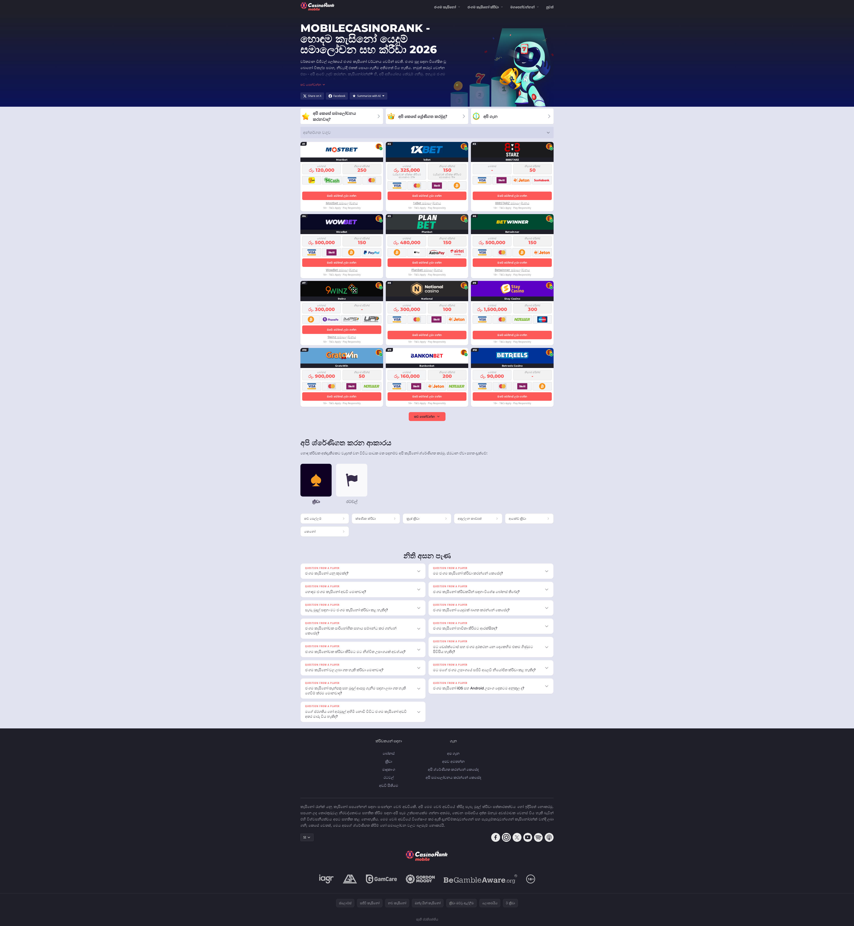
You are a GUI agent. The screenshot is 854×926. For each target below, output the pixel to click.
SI (304, 837)
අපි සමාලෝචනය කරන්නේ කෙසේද (453, 777)
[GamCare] (381, 879)
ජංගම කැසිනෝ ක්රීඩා (483, 7)
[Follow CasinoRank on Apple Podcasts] (549, 837)
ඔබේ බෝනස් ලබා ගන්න (342, 195)
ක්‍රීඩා (388, 761)
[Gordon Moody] (420, 879)
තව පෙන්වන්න (424, 416)
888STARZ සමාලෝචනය (512, 203)
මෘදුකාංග (388, 769)
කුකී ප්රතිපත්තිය (427, 919)
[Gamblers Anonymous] (350, 879)
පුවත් (550, 7)
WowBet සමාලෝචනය (341, 270)
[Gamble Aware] (480, 879)
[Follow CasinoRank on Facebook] (495, 837)
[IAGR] (326, 879)
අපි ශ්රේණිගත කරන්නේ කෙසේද (453, 769)
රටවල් (389, 777)
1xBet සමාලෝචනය (427, 203)
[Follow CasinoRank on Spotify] (538, 837)
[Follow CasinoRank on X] (517, 837)
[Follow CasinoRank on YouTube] (527, 837)
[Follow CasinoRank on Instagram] (506, 837)
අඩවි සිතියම (388, 785)
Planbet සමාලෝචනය (426, 270)
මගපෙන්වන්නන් (522, 7)
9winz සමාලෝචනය (342, 337)
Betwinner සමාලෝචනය (512, 270)
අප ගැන (453, 753)
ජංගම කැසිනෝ (445, 7)
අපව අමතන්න (453, 761)
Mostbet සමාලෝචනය (342, 203)
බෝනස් (389, 753)
